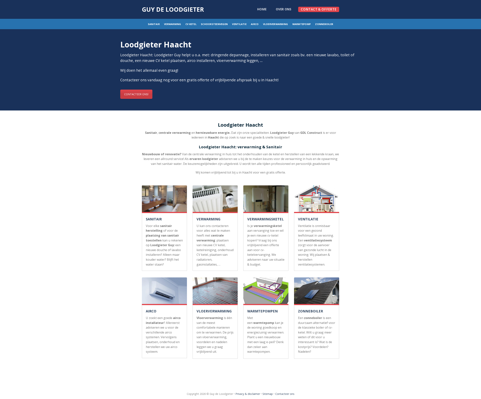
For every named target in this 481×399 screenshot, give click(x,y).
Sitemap (267, 394)
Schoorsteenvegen (214, 24)
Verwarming (172, 24)
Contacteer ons (284, 394)
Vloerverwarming (275, 24)
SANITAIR (154, 219)
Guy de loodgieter (173, 9)
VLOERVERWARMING (214, 311)
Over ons (283, 9)
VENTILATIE (308, 219)
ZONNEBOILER (310, 311)
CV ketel (191, 24)
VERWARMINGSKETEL (265, 219)
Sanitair (154, 24)
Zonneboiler (324, 24)
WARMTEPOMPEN (262, 311)
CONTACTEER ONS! (136, 94)
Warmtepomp (301, 24)
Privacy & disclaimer (247, 394)
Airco (255, 24)
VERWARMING (208, 219)
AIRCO (151, 311)
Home (261, 9)
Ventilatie (239, 24)
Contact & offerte (318, 9)
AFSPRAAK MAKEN (240, 370)
